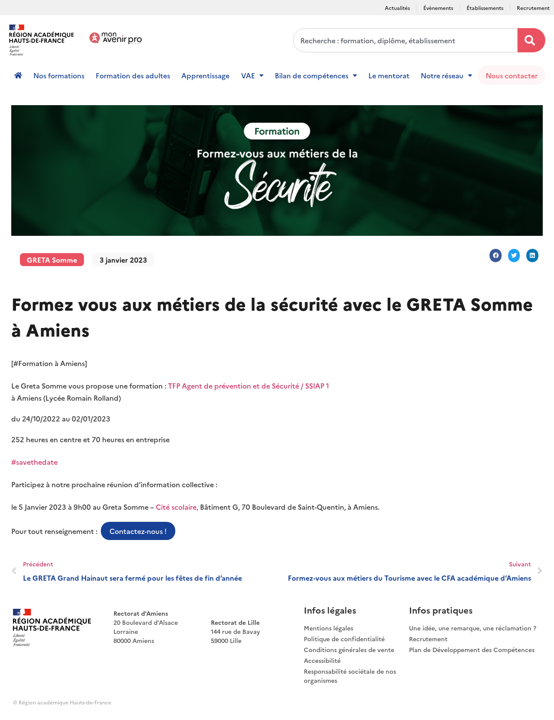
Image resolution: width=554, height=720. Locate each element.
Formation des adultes (133, 75)
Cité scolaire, (177, 506)
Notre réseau (442, 75)
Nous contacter (512, 75)
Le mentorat (388, 75)
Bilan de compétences (311, 75)
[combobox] (405, 40)
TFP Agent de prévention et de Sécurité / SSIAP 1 (248, 385)
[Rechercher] (531, 40)
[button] (496, 256)
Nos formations (58, 75)
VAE (248, 75)
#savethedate (34, 461)
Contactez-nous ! (138, 531)
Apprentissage (205, 75)
